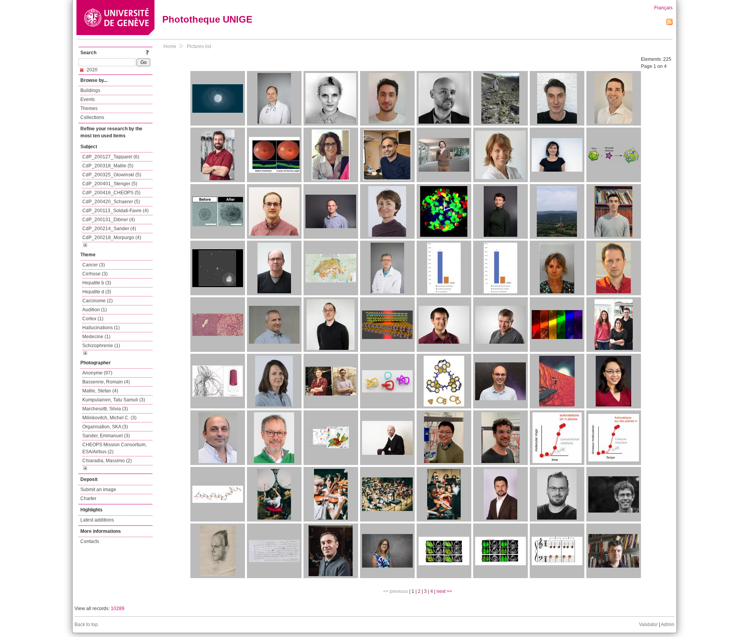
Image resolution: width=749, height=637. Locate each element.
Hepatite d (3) (96, 292)
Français (663, 8)
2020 (91, 70)
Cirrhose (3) (95, 274)
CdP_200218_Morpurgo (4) (111, 237)
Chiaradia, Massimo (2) (107, 460)
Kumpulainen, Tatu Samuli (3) (113, 400)
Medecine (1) (96, 336)
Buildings (90, 90)
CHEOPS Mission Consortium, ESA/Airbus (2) (114, 448)
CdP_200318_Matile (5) (107, 166)
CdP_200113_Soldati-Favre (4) (115, 210)
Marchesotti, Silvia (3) (105, 409)
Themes (89, 108)
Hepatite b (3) (96, 283)
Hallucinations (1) (101, 327)
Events (87, 99)
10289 (117, 608)
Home (169, 46)
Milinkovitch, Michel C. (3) (109, 418)
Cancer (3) (93, 265)
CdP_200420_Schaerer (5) (111, 201)
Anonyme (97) (97, 373)
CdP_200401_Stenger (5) (109, 183)
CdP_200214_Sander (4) (109, 228)
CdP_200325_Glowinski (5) (111, 174)
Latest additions (97, 520)
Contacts (89, 541)
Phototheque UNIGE (207, 19)
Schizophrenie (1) (101, 345)
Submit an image (98, 489)
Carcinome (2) (97, 300)
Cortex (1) (92, 318)
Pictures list (199, 46)
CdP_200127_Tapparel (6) (110, 157)
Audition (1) (94, 309)
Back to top (86, 624)
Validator (648, 624)
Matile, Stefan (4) (100, 391)
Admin (667, 624)
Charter (88, 498)
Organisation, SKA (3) (105, 426)
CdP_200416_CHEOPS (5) (111, 192)
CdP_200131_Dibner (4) (108, 219)
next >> (444, 591)
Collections (92, 117)
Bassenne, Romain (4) (106, 382)
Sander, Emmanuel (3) (106, 435)
